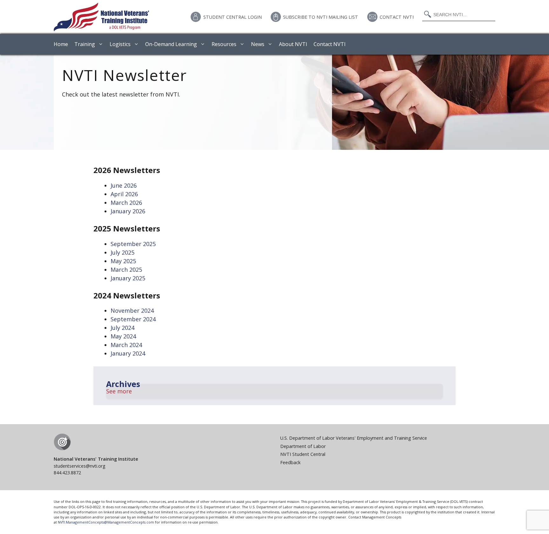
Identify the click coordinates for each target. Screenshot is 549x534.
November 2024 (132, 310)
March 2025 (126, 269)
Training (84, 44)
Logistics (120, 44)
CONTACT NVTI (397, 17)
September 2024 (133, 319)
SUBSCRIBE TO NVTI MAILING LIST (320, 17)
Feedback (290, 462)
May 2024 (123, 336)
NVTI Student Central (302, 454)
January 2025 (128, 278)
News (257, 44)
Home (61, 44)
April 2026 (124, 194)
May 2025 (123, 261)
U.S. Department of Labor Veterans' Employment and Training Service (353, 438)
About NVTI (293, 44)
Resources (224, 44)
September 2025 (133, 244)
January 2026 (128, 211)
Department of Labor (303, 446)
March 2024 (126, 345)
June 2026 (124, 185)
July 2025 (122, 252)
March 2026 (126, 202)
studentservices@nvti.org (79, 466)
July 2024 (122, 327)
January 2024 (128, 353)
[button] (274, 391)
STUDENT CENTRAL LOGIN (232, 17)
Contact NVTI (330, 44)
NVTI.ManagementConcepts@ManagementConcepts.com (106, 522)
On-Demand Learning (171, 44)
